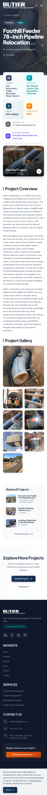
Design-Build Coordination (13, 705)
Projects (6, 661)
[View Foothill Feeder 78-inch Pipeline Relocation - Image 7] (34, 441)
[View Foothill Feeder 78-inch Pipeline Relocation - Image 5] (34, 420)
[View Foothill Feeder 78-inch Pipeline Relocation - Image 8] (13, 463)
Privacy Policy (35, 781)
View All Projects (22, 579)
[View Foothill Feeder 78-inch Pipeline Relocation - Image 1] (23, 366)
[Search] (36, 5)
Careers (6, 670)
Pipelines (9, 23)
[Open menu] (41, 5)
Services (6, 656)
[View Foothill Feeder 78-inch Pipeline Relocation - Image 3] (34, 398)
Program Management (12, 696)
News (5, 666)
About (5, 652)
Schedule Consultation (22, 754)
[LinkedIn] (5, 635)
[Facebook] (12, 635)
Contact (6, 675)
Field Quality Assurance (12, 700)
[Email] (25, 635)
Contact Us (23, 587)
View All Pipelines (22, 534)
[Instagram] (18, 635)
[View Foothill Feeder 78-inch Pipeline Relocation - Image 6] (13, 441)
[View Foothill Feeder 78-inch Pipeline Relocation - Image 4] (13, 420)
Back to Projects (12, 15)
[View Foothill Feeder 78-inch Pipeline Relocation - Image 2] (13, 398)
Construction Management (13, 691)
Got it (8, 790)
